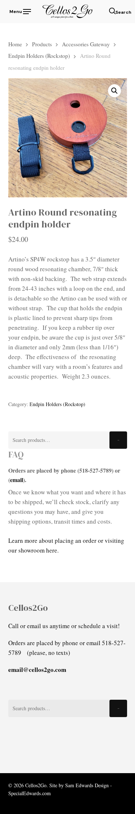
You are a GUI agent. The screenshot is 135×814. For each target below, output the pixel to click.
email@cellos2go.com (37, 669)
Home (15, 44)
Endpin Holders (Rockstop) (39, 55)
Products (42, 44)
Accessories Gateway (86, 44)
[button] (19, 10)
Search (118, 708)
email (16, 480)
